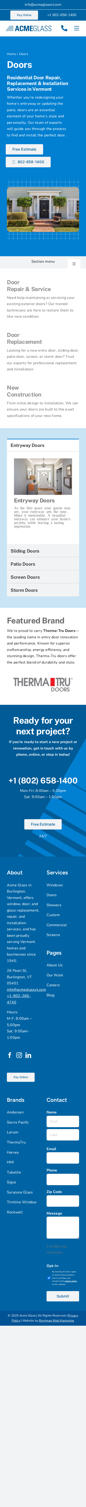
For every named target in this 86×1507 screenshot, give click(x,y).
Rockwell (15, 1212)
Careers (53, 985)
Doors (52, 895)
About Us (55, 965)
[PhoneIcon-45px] (64, 26)
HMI (10, 1162)
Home (11, 54)
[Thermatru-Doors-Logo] (43, 672)
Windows (55, 885)
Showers (54, 905)
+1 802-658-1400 (62, 15)
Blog (51, 995)
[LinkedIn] (28, 1055)
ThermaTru (16, 1142)
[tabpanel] (43, 498)
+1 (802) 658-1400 (43, 780)
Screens (53, 934)
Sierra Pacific (18, 1122)
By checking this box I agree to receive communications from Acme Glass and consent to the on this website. (64, 1278)
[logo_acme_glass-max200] (28, 27)
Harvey (13, 1152)
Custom (53, 914)
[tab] (43, 445)
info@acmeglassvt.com (43, 4)
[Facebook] (10, 1055)
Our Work (55, 975)
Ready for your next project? (43, 725)
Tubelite (14, 1172)
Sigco (11, 1182)
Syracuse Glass (20, 1192)
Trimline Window (22, 1202)
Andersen (15, 1112)
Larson (12, 1132)
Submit (63, 1296)
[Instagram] (19, 1055)
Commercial (57, 925)
